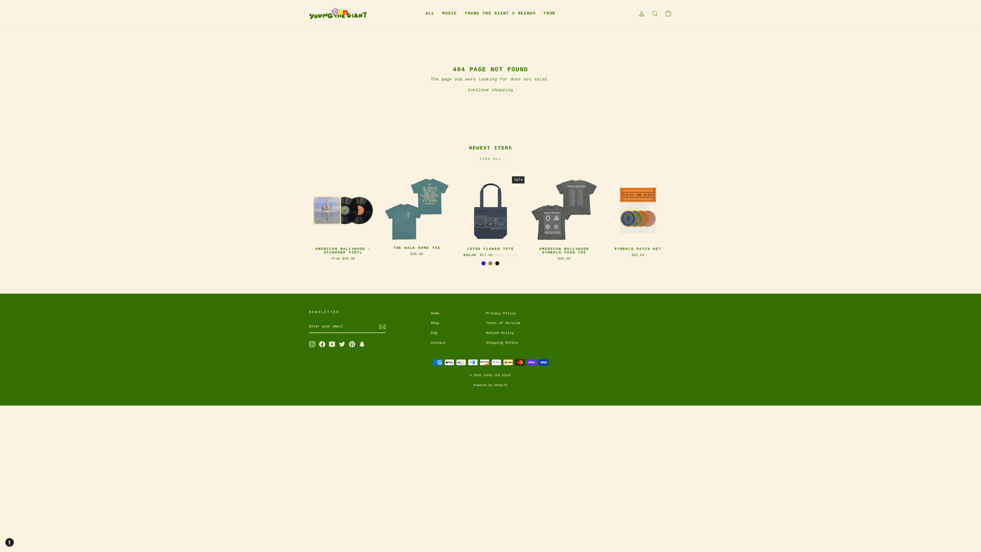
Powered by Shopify (490, 385)
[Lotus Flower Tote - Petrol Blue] (483, 263)
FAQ (434, 333)
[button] (9, 542)
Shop (435, 323)
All (430, 13)
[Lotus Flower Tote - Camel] (490, 263)
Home (435, 313)
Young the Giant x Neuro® (500, 13)
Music (449, 13)
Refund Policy (500, 333)
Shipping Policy (502, 343)
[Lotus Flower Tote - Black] (497, 263)
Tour (549, 13)
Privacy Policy (501, 313)
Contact (438, 343)
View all (490, 159)
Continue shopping (490, 90)
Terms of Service (503, 323)
